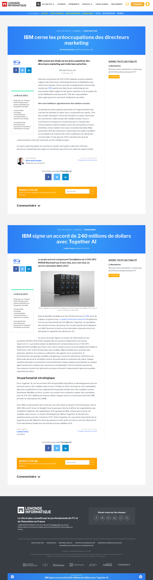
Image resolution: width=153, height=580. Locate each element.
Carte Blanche (57, 13)
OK (92, 191)
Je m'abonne (114, 77)
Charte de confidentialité (85, 543)
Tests (98, 13)
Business (77, 31)
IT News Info (55, 525)
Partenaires (116, 4)
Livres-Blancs (102, 4)
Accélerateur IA (73, 13)
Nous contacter (37, 543)
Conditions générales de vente (110, 543)
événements (73, 4)
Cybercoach (87, 13)
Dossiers (62, 4)
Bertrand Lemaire (34, 161)
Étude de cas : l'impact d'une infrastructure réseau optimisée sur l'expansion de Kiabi (22, 103)
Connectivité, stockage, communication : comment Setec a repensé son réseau (21, 114)
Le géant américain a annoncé (72, 319)
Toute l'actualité (63, 31)
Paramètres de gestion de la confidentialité (76, 545)
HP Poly (44, 13)
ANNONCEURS (51, 543)
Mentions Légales (65, 543)
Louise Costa (22, 432)
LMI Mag (120, 13)
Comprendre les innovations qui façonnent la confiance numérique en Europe (22, 126)
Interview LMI (109, 13)
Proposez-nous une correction (87, 160)
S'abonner (137, 4)
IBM (50, 88)
